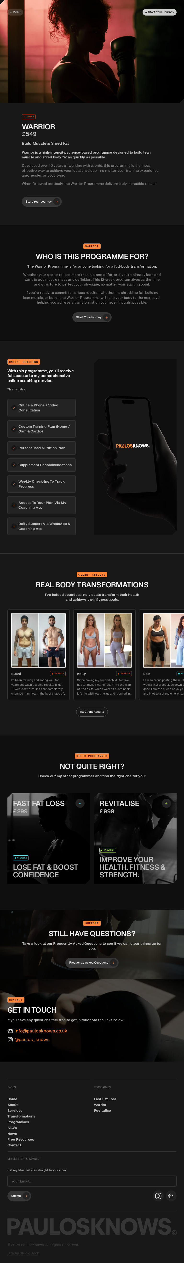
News (12, 1133)
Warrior (100, 1104)
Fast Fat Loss (105, 1099)
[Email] (171, 1195)
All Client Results (92, 712)
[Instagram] (158, 1195)
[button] (15, 12)
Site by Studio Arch (23, 1253)
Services (15, 1110)
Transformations (21, 1116)
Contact (14, 1145)
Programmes (18, 1122)
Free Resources (20, 1139)
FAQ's (12, 1127)
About (12, 1104)
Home (12, 1099)
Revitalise (102, 1110)
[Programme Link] (48, 838)
